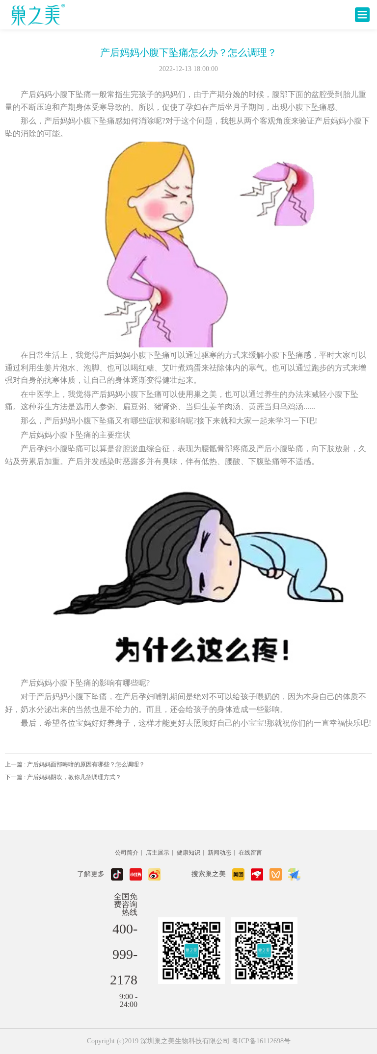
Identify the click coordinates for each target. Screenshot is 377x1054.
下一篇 (63, 777)
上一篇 (75, 764)
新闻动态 (219, 852)
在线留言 (250, 852)
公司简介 (126, 852)
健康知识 (188, 852)
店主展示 (157, 852)
